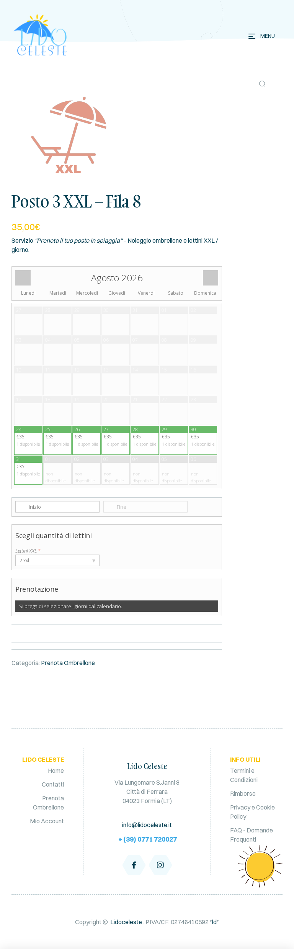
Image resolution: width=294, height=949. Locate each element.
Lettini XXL (28, 550)
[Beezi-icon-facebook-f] (133, 865)
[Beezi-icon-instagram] (160, 865)
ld (214, 922)
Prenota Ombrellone (68, 663)
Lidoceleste (126, 922)
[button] (262, 83)
